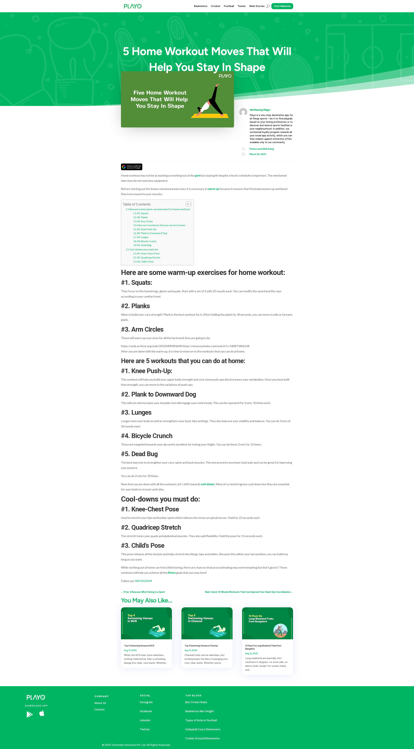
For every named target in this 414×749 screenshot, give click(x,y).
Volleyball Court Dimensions (202, 729)
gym (197, 175)
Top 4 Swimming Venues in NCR (139, 645)
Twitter (145, 729)
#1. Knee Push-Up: (147, 229)
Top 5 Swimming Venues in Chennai (201, 645)
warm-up (213, 189)
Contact (99, 709)
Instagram (146, 702)
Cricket (215, 6)
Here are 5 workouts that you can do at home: (161, 225)
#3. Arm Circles (145, 221)
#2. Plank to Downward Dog (152, 233)
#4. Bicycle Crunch (146, 241)
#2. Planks (142, 217)
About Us (100, 703)
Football (229, 6)
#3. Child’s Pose (145, 261)
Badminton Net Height (199, 711)
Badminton (200, 6)
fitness (172, 572)
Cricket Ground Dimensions (202, 738)
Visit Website (282, 6)
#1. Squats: (143, 213)
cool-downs (208, 484)
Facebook (146, 711)
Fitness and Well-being (261, 148)
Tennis (242, 6)
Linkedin (145, 720)
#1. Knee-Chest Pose (148, 253)
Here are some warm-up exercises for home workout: (159, 209)
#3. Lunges (142, 237)
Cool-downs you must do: (143, 249)
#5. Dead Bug (144, 245)
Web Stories (257, 6)
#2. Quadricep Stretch (148, 257)
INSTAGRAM (143, 581)
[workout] (67, 724)
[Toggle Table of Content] (187, 204)
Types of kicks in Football (201, 720)
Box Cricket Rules (196, 702)
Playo (266, 110)
